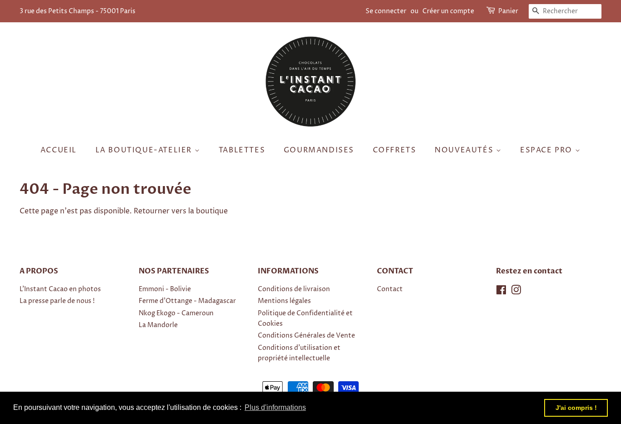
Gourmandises (319, 150)
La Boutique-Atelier (145, 150)
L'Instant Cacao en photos (60, 289)
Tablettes (242, 150)
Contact (390, 289)
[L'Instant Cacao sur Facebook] (501, 292)
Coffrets (394, 150)
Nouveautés (465, 150)
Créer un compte (448, 11)
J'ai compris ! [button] (576, 407)
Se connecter (386, 11)
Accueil (58, 150)
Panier (508, 11)
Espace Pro (547, 150)
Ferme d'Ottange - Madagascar (187, 301)
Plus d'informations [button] (275, 407)
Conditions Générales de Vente (306, 336)
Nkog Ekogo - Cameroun (176, 313)
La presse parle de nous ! (57, 301)
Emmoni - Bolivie (165, 289)
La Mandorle (158, 325)
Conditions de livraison (294, 289)
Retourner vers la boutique (181, 211)
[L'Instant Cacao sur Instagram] (516, 292)
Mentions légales (284, 301)
